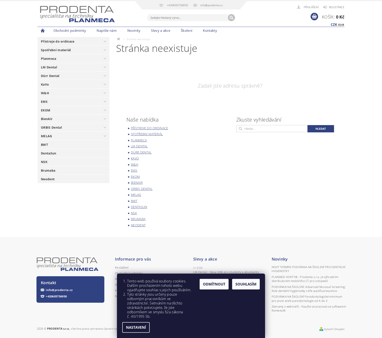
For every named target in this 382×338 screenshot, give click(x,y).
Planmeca (48, 58)
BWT (44, 145)
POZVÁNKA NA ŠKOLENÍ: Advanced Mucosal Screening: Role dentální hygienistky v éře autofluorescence (309, 289)
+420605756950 (56, 296)
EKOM (45, 110)
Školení (186, 30)
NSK (44, 162)
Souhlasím (245, 284)
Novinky (133, 30)
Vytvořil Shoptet (334, 329)
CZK (334, 24)
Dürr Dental (50, 76)
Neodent (48, 179)
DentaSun (48, 153)
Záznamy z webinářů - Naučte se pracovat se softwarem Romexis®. (309, 308)
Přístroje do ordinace (57, 41)
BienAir (46, 119)
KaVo (45, 84)
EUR (341, 25)
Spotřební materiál (56, 50)
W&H (45, 93)
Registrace (336, 7)
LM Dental (49, 67)
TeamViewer (230, 30)
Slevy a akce (160, 30)
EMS (44, 102)
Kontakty (210, 30)
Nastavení (136, 327)
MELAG (46, 136)
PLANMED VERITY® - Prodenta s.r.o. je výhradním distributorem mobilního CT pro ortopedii (305, 279)
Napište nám (107, 30)
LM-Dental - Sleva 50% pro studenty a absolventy (226, 272)
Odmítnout (214, 284)
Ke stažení (122, 267)
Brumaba (48, 170)
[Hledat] (231, 17)
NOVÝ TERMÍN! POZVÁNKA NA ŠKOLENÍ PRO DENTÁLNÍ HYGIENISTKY (308, 269)
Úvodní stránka (43, 30)
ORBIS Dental (51, 127)
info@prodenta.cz (59, 290)
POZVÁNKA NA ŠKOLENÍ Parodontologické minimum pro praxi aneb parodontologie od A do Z (307, 298)
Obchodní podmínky (69, 30)
